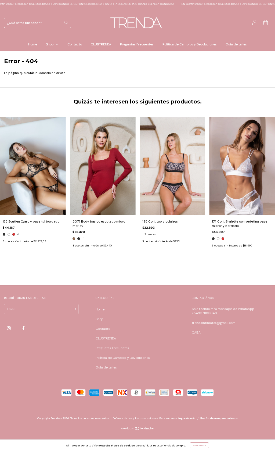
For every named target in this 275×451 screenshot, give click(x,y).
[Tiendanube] (137, 429)
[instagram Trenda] (9, 328)
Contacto (74, 44)
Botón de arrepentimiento (219, 418)
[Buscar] (66, 22)
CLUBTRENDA (101, 44)
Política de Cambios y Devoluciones (189, 44)
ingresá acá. (187, 418)
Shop (50, 44)
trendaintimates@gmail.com (214, 323)
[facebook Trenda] (23, 328)
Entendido (199, 445)
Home (32, 44)
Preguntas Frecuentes (137, 44)
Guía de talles (236, 44)
